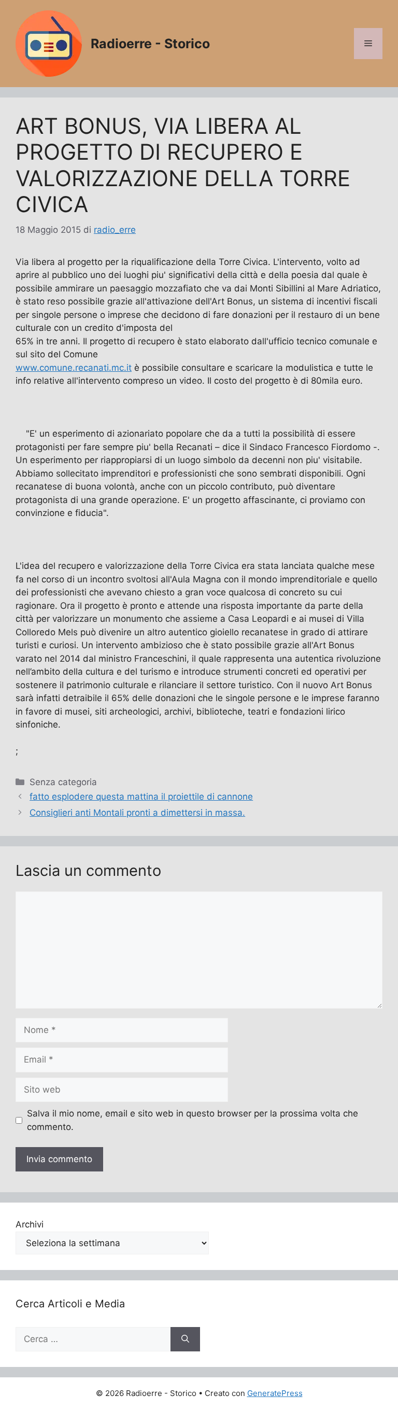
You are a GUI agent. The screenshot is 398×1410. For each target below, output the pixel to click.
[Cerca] (185, 1339)
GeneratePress (275, 1393)
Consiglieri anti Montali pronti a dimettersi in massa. (137, 812)
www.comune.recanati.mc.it (74, 367)
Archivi (30, 1224)
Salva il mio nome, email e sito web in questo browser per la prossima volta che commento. (192, 1120)
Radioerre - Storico (150, 43)
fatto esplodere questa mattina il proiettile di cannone (141, 796)
